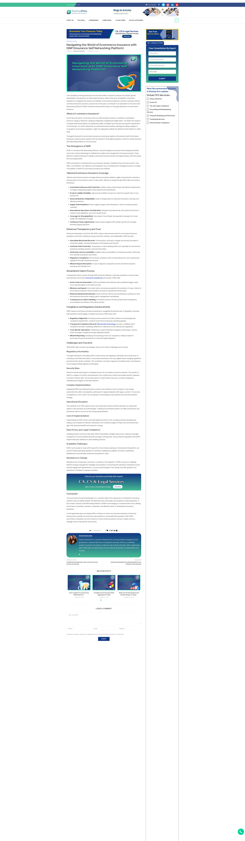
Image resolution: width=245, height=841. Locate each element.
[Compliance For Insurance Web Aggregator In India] (103, 582)
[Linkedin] (172, 4)
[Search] (176, 20)
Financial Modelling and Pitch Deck (161, 116)
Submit (162, 79)
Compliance (106, 20)
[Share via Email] (116, 531)
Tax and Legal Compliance (158, 106)
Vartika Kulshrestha (79, 51)
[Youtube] (176, 4)
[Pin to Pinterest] (114, 531)
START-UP (70, 20)
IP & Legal (81, 20)
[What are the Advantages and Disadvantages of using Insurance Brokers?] (128, 582)
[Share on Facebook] (109, 531)
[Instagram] (167, 4)
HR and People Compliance (158, 123)
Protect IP (152, 102)
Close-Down (120, 20)
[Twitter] (163, 4)
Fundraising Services (156, 119)
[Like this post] (107, 531)
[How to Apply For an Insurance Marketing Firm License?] (79, 582)
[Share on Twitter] (112, 531)
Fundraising (93, 20)
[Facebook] (158, 4)
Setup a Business (154, 99)
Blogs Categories (136, 20)
